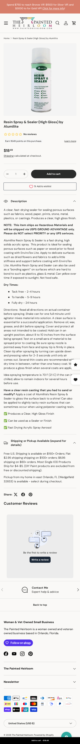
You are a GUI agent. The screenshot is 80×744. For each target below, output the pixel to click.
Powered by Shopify (44, 735)
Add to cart (53, 174)
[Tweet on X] (15, 494)
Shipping (9, 155)
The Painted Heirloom (22, 735)
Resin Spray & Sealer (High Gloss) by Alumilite (35, 38)
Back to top (40, 604)
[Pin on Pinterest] (30, 494)
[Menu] (6, 23)
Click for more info (53, 8)
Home (6, 38)
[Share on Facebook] (23, 494)
